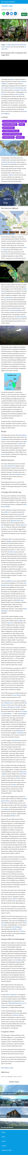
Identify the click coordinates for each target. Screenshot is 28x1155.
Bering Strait (19, 730)
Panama (8, 47)
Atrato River (13, 162)
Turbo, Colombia (19, 94)
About (3, 1132)
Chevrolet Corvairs (12, 552)
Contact (4, 1146)
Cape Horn (10, 623)
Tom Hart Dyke (17, 960)
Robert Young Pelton (11, 994)
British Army (20, 600)
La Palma (19, 443)
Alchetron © (6, 1150)
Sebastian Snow (8, 703)
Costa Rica (17, 707)
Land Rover (6, 512)
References (20, 137)
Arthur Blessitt (15, 740)
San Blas (18, 778)
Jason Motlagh (16, 927)
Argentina (9, 541)
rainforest (11, 175)
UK (11, 523)
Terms (3, 1137)
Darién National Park (9, 466)
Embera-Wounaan (22, 317)
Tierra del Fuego (8, 707)
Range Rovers (9, 581)
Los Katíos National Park (12, 45)
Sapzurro (15, 899)
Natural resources (8, 127)
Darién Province (9, 88)
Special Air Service (15, 521)
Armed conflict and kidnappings (12, 134)
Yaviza (7, 254)
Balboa (13, 816)
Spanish (12, 79)
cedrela (11, 474)
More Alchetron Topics (7, 1068)
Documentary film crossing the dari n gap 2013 (14, 122)
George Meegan (22, 713)
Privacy (4, 1141)
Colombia (16, 90)
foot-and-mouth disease (15, 310)
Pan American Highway (10, 124)
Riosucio (16, 1015)
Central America (19, 88)
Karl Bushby (20, 733)
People (22, 124)
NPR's (20, 929)
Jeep (19, 514)
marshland (6, 164)
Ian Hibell (20, 621)
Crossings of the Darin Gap (11, 131)
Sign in (24, 14)
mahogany (18, 474)
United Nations (9, 297)
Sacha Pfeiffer (13, 929)
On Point (21, 931)
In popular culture (8, 137)
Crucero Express (16, 695)
